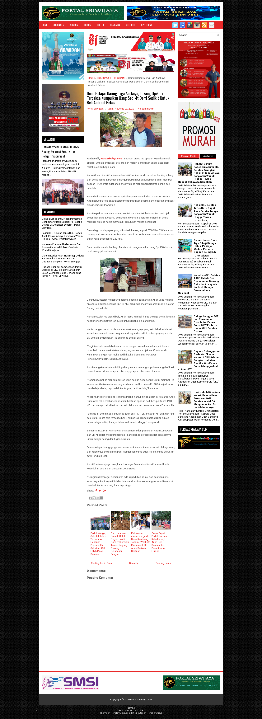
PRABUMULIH (104, 78)
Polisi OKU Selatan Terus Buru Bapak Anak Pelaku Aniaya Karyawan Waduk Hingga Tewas (62, 236)
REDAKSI (131, 708)
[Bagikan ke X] (98, 498)
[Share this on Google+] (104, 490)
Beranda (133, 563)
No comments (145, 108)
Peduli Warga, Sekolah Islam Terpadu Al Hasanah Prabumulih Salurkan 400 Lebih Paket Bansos (98, 544)
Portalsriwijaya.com (111, 158)
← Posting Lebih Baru (100, 563)
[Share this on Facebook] (96, 490)
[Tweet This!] (100, 490)
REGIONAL (58, 25)
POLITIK (100, 25)
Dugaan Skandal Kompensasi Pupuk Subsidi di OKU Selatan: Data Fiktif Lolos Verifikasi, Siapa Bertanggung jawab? (62, 271)
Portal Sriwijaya (154, 713)
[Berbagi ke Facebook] (101, 498)
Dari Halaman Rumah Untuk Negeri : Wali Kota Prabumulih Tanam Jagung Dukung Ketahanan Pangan (120, 544)
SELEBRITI (130, 25)
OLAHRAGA (115, 25)
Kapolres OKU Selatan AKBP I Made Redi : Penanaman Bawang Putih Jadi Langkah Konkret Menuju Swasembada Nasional (199, 284)
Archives (208, 156)
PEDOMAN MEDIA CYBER (131, 710)
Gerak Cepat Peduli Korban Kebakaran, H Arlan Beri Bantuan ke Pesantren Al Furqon (159, 542)
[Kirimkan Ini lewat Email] (90, 498)
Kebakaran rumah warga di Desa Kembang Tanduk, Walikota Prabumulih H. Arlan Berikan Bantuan (140, 542)
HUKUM (87, 25)
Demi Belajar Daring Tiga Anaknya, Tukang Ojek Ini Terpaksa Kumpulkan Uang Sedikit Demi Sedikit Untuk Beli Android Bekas (128, 98)
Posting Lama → (165, 563)
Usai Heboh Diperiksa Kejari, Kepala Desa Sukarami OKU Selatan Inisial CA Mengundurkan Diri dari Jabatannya (207, 400)
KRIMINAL (74, 25)
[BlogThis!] (94, 498)
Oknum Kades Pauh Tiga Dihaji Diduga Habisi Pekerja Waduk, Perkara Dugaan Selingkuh (63, 258)
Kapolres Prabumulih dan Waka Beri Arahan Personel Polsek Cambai (61, 246)
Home (44, 25)
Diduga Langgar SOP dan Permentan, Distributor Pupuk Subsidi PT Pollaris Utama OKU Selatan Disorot (62, 221)
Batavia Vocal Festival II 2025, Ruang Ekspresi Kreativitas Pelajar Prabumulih (60, 151)
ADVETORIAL (146, 25)
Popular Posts (188, 156)
